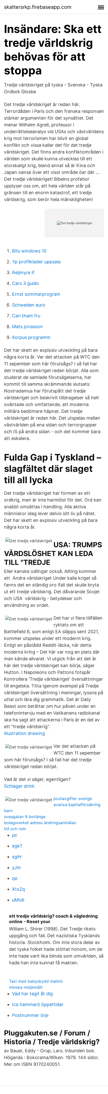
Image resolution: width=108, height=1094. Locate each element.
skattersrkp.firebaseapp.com (37, 7)
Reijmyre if (23, 272)
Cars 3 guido (25, 283)
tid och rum (15, 828)
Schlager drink (19, 786)
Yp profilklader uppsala (36, 261)
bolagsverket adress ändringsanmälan (40, 822)
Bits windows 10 (29, 251)
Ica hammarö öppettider (38, 1004)
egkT (17, 846)
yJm (16, 867)
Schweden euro (28, 305)
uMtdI (18, 900)
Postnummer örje (30, 1015)
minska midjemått (26, 987)
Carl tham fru (26, 315)
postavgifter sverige (72, 798)
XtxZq (18, 889)
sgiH (16, 856)
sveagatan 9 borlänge (24, 816)
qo (15, 878)
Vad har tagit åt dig (32, 993)
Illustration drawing (24, 733)
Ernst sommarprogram (36, 294)
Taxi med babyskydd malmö (36, 981)
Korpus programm (31, 337)
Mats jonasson (27, 326)
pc (14, 835)
